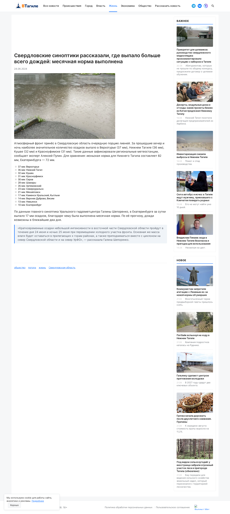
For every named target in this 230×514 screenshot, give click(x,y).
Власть (100, 5)
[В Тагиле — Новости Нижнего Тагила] (26, 6)
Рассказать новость (167, 5)
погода (32, 267)
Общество (144, 5)
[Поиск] (213, 6)
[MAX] (205, 6)
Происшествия (72, 5)
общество (19, 267)
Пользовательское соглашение (173, 507)
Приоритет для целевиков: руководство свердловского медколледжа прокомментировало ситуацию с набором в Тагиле (194, 55)
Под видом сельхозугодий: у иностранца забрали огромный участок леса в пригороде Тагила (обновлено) (195, 466)
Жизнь (113, 5)
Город (89, 5)
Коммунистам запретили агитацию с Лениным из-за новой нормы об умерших (192, 291)
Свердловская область (62, 267)
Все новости (51, 5)
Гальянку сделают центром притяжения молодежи (193, 377)
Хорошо (14, 505)
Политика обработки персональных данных (128, 507)
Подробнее (38, 501)
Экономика (128, 5)
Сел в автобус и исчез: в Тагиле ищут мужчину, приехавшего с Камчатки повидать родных (195, 197)
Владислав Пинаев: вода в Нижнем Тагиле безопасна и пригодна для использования (193, 240)
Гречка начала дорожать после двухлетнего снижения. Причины (194, 418)
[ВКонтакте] (199, 6)
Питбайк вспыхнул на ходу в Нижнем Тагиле (193, 337)
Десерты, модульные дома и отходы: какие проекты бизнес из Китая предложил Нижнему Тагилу (195, 109)
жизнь (42, 267)
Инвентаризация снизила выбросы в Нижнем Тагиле (192, 155)
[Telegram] (193, 6)
